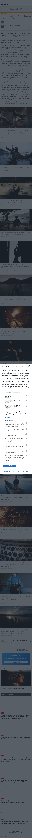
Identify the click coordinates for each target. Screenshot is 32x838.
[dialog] (16, 419)
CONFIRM (9, 465)
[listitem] (16, 392)
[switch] (26, 395)
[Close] (29, 366)
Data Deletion (7, 471)
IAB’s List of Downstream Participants (18, 387)
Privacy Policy (24, 471)
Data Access (16, 471)
